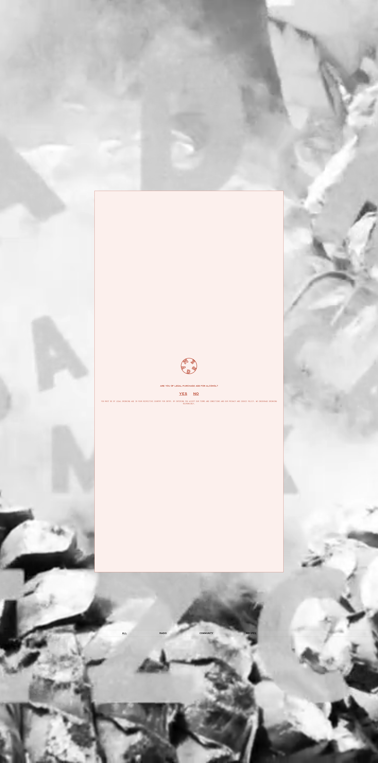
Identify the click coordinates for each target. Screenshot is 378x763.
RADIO (163, 633)
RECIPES (251, 633)
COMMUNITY (206, 633)
